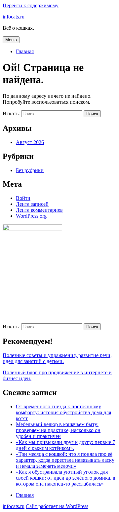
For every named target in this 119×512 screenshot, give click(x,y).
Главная (25, 51)
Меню (11, 39)
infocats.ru (13, 16)
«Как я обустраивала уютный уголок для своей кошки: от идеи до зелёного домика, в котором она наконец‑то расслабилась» (65, 478)
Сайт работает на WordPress (57, 506)
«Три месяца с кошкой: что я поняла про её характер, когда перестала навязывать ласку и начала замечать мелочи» (65, 460)
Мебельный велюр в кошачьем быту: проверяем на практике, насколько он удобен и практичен (58, 430)
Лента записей (32, 204)
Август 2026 (30, 142)
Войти (23, 198)
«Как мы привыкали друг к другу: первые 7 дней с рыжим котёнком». (65, 445)
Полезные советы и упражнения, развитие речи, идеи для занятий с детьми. (57, 358)
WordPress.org (31, 216)
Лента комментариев (39, 210)
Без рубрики (30, 170)
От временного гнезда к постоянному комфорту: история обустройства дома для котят (63, 412)
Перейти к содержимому (31, 5)
